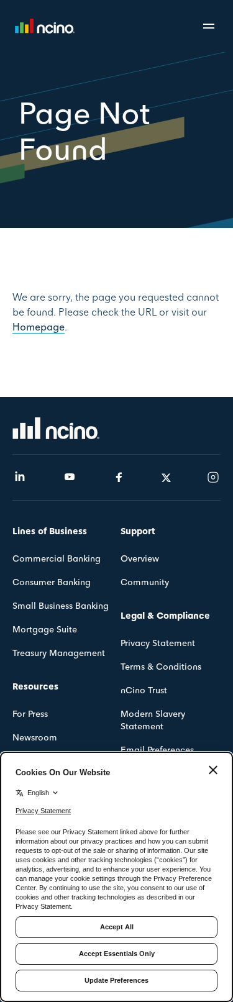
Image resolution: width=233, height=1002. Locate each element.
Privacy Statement (158, 644)
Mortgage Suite (44, 630)
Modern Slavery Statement (153, 721)
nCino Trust (144, 691)
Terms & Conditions (161, 668)
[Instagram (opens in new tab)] (213, 477)
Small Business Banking (60, 607)
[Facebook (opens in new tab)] (119, 477)
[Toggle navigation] (210, 26)
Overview (140, 560)
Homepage (38, 327)
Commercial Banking (56, 560)
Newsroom (34, 738)
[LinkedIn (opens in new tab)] (19, 477)
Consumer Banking (51, 583)
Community (145, 583)
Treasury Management (58, 654)
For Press (30, 715)
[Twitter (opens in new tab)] (166, 477)
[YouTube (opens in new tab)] (69, 477)
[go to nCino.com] (55, 427)
